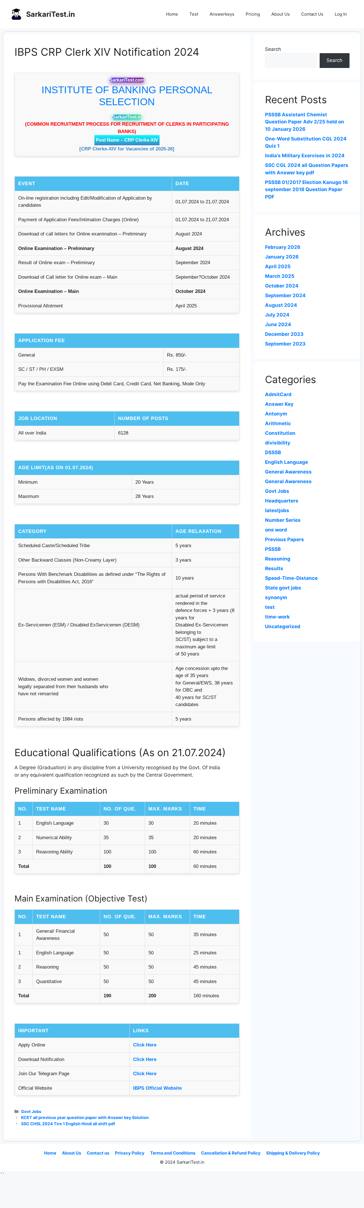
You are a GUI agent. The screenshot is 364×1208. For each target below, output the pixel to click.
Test (193, 14)
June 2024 (278, 324)
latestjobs (277, 510)
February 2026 (282, 247)
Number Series (283, 520)
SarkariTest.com (126, 80)
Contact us (98, 1153)
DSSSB (273, 452)
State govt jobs (283, 588)
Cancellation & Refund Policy (230, 1153)
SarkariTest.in (50, 14)
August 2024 (281, 305)
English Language (286, 462)
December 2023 (284, 334)
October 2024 (282, 286)
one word (276, 530)
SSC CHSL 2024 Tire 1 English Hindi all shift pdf (68, 1123)
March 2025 (279, 276)
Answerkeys (222, 14)
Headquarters (281, 501)
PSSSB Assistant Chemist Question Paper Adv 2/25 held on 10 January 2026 (304, 122)
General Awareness (288, 472)
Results (274, 568)
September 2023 (285, 344)
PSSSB (273, 549)
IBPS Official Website (157, 1088)
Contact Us (312, 14)
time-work (277, 617)
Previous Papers (284, 539)
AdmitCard (278, 394)
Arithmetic (278, 423)
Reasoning (277, 559)
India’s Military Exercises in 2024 (305, 155)
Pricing (253, 14)
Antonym (276, 414)
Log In (341, 14)
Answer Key (279, 404)
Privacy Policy (129, 1153)
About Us (280, 14)
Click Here (144, 1045)
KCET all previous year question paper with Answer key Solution (85, 1117)
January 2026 (282, 257)
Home (172, 14)
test (270, 607)
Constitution (280, 433)
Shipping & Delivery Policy (293, 1153)
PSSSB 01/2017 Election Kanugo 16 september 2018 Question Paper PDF (306, 189)
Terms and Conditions (172, 1153)
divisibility (277, 443)
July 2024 (277, 315)
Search (273, 49)
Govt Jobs (31, 1111)
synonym (276, 597)
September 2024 (285, 295)
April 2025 (278, 266)
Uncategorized (282, 626)
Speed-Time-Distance (291, 578)
